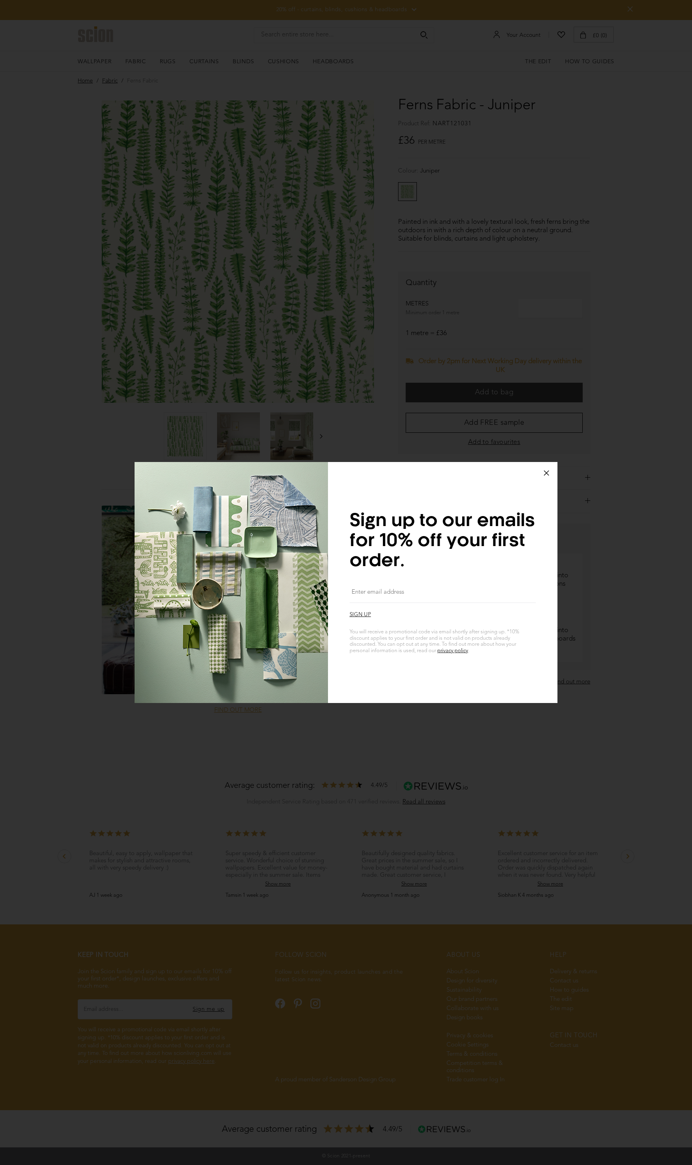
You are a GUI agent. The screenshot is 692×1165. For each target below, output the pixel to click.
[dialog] (346, 582)
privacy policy (452, 650)
